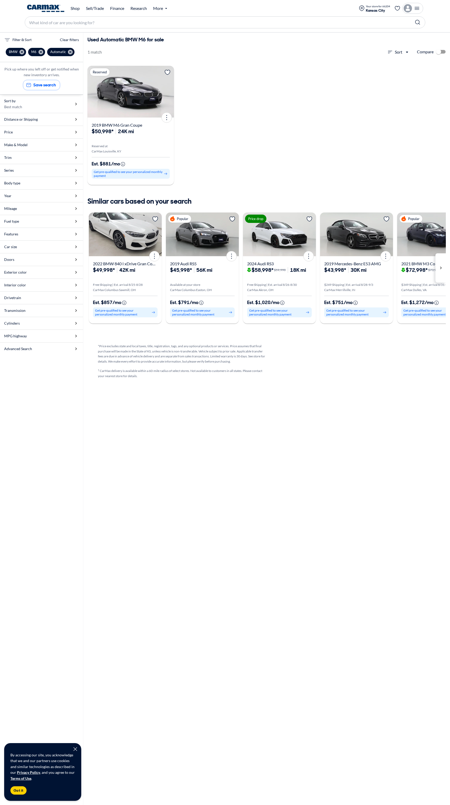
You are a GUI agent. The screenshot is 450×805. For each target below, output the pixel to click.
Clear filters (69, 39)
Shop (75, 8)
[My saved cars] (397, 8)
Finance (117, 8)
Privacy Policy (28, 772)
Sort (398, 51)
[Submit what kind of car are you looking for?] (417, 22)
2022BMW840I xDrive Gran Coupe (126, 263)
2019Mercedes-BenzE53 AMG (352, 263)
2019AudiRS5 (183, 263)
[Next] (168, 92)
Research (138, 8)
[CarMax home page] (45, 8)
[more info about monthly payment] (123, 164)
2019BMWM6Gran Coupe (117, 125)
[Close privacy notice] (75, 749)
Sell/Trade (95, 8)
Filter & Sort (22, 39)
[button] (16, 52)
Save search (44, 85)
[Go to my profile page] (413, 8)
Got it (18, 790)
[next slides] (440, 268)
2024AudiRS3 (260, 263)
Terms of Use (20, 778)
